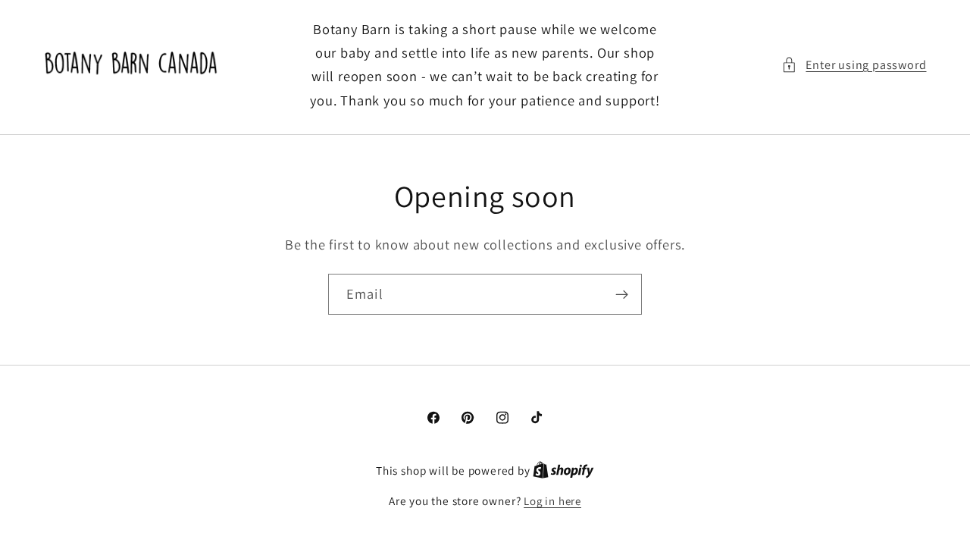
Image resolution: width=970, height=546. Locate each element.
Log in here (552, 501)
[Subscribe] (621, 294)
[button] (853, 65)
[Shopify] (563, 470)
